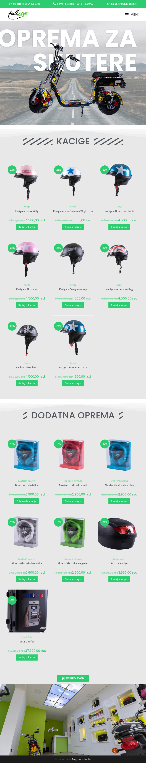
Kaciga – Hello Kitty (26, 211)
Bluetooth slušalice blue (119, 485)
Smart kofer (27, 641)
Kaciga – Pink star (26, 289)
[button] (73, 678)
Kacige (27, 206)
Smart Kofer (26, 637)
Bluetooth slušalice (26, 480)
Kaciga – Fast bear (27, 367)
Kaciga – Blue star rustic (73, 367)
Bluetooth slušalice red (73, 485)
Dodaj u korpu (27, 227)
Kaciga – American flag (119, 289)
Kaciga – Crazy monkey (73, 289)
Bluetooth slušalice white (26, 563)
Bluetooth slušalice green (73, 563)
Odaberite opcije (26, 501)
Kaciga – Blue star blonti (119, 211)
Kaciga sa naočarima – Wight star (73, 211)
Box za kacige (119, 558)
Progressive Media (81, 759)
